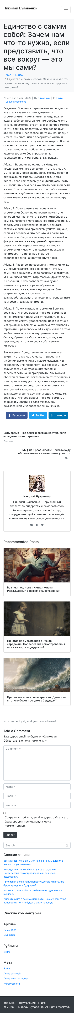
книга (42, 1002)
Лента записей (11, 973)
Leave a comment (16, 101)
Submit (10, 835)
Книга (59, 98)
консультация (26, 1002)
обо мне (8, 1002)
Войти (6, 968)
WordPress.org (11, 983)
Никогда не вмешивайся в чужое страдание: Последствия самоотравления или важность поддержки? (29, 873)
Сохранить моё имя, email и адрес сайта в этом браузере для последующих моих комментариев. (38, 821)
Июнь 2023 (10, 930)
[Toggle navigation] (66, 9)
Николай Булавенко (20, 8)
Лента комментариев (15, 978)
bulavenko (44, 98)
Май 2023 (9, 935)
